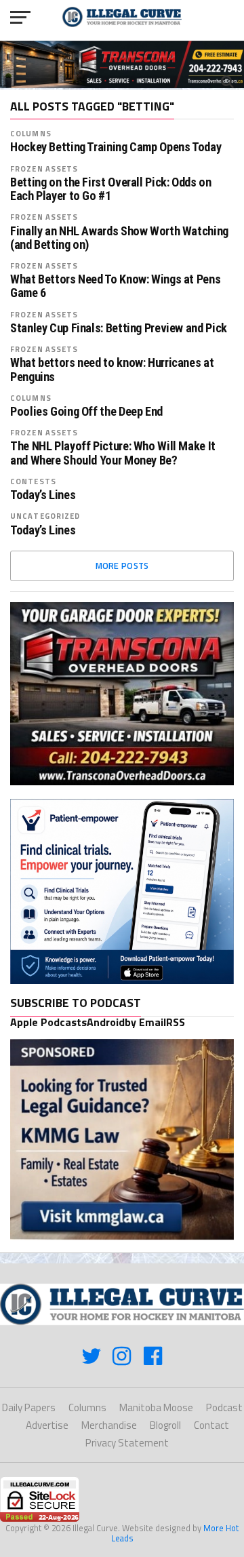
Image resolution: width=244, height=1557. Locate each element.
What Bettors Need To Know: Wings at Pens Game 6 (115, 286)
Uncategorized (45, 515)
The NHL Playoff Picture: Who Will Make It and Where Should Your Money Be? (113, 453)
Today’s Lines (42, 495)
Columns (31, 133)
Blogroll (165, 1425)
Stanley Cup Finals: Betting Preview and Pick (118, 328)
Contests (33, 481)
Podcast (224, 1407)
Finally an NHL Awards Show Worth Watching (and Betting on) (119, 238)
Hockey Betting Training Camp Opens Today (115, 147)
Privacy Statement (127, 1443)
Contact (211, 1425)
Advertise (47, 1425)
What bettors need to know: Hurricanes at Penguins (112, 369)
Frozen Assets (44, 168)
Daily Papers (29, 1407)
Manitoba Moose (156, 1407)
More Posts (122, 565)
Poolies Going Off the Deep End (86, 411)
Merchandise (109, 1425)
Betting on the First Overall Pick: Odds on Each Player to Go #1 (110, 189)
